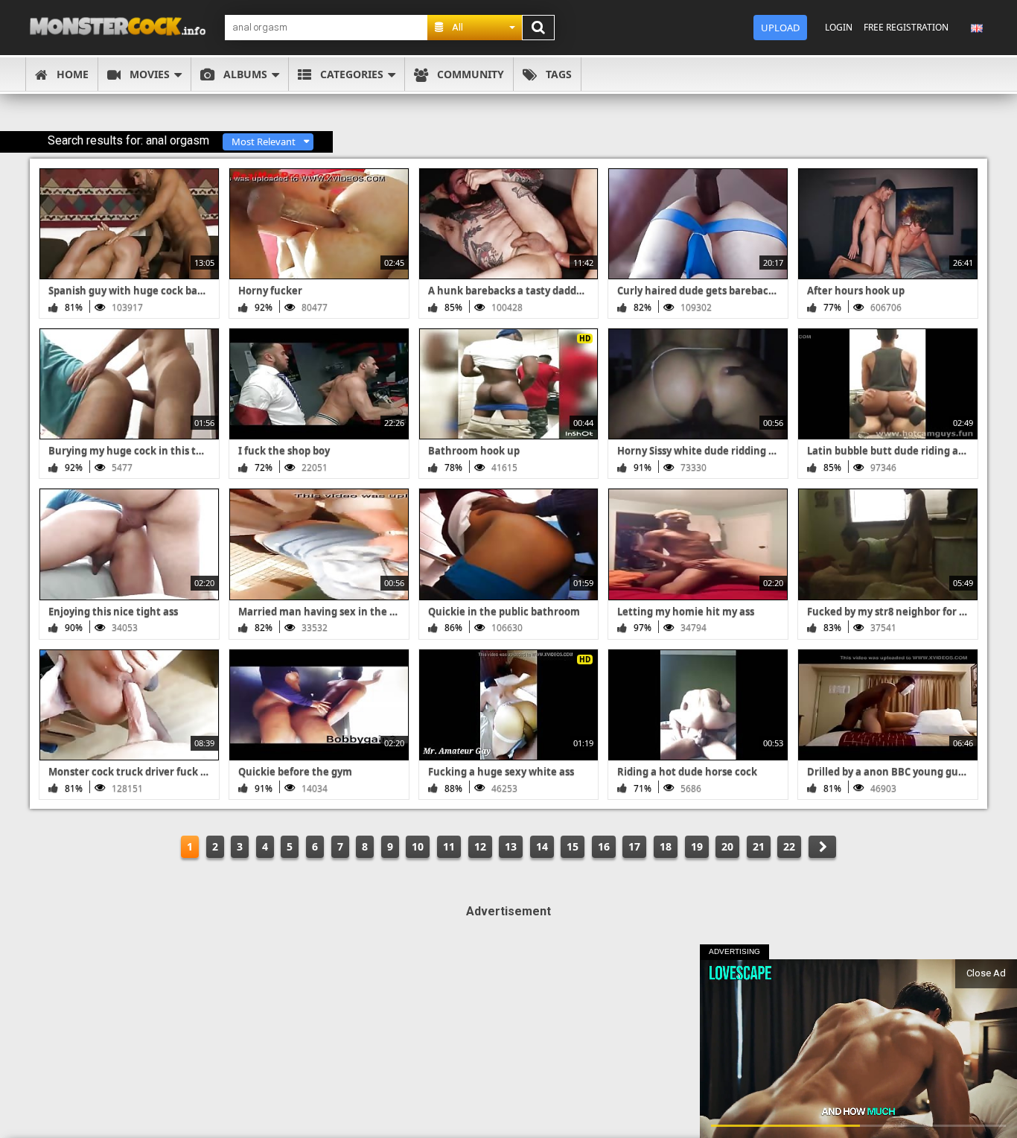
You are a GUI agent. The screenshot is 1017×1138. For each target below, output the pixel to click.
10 (418, 846)
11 (449, 846)
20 (727, 846)
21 (759, 846)
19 (697, 846)
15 (572, 846)
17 (634, 846)
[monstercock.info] (123, 27)
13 (511, 846)
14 (542, 846)
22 (789, 846)
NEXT (822, 847)
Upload (780, 27)
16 (604, 846)
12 (480, 846)
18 (666, 846)
